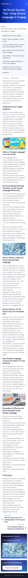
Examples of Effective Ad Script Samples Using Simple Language (12, 68)
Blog (2, 26)
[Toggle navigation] (26, 4)
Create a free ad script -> (12, 568)
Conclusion (6, 72)
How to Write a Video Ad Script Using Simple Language (13, 51)
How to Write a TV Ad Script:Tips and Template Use (13, 57)
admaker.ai (22, 229)
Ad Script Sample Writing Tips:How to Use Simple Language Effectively (13, 46)
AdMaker (6, 78)
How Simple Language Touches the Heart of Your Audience (13, 62)
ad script (11, 233)
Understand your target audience (12, 35)
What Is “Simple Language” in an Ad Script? (13, 40)
